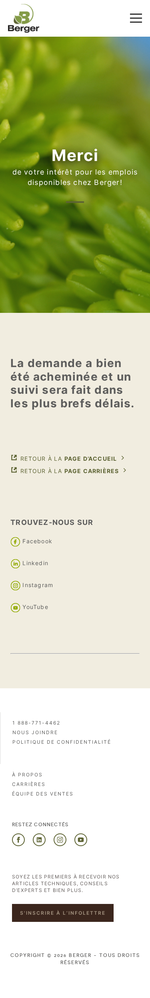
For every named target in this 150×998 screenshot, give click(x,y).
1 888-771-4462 (36, 723)
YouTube (35, 607)
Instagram (37, 585)
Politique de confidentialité (61, 742)
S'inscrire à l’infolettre (63, 913)
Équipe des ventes (43, 794)
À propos (27, 775)
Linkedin (35, 563)
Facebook (37, 541)
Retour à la (68, 458)
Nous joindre (35, 732)
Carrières (29, 784)
